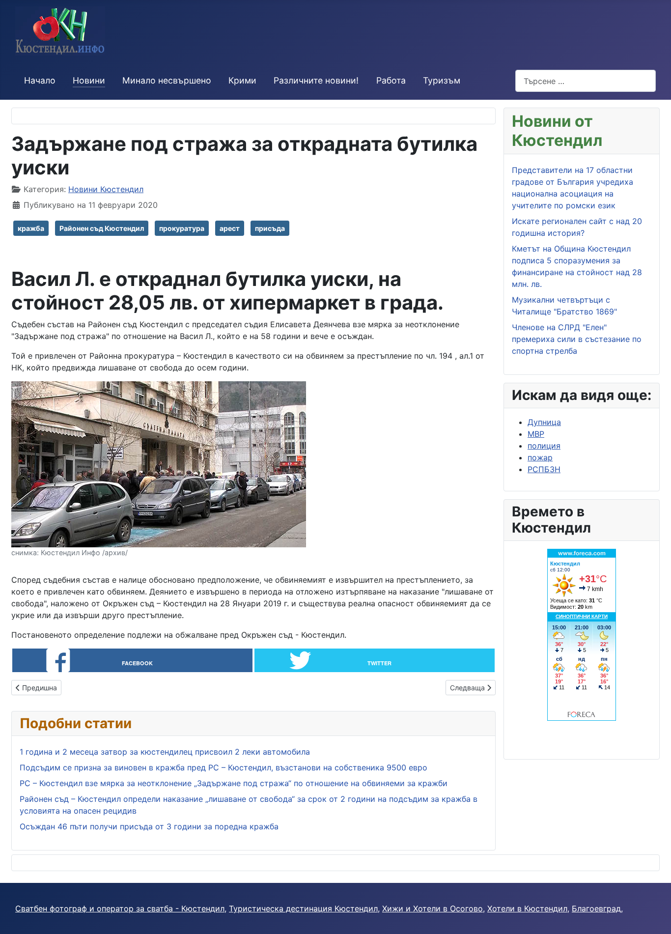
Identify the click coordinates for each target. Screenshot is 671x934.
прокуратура (181, 228)
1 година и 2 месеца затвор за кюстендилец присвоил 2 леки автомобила (165, 752)
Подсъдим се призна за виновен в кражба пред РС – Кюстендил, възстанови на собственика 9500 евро (223, 767)
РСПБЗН (544, 469)
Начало (40, 80)
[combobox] (585, 81)
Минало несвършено (166, 80)
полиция (544, 446)
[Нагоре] (653, 916)
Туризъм (441, 80)
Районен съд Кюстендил (101, 228)
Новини (89, 80)
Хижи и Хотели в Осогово (432, 908)
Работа (391, 80)
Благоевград (596, 908)
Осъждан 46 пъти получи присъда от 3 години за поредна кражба (149, 826)
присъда (270, 228)
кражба (31, 228)
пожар (540, 457)
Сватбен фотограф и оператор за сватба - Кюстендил (119, 908)
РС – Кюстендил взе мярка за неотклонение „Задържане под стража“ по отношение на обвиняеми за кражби (233, 783)
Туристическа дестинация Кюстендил (303, 908)
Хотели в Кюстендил (527, 908)
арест (230, 228)
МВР (536, 434)
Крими (242, 80)
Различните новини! (316, 80)
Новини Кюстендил (105, 189)
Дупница (544, 422)
